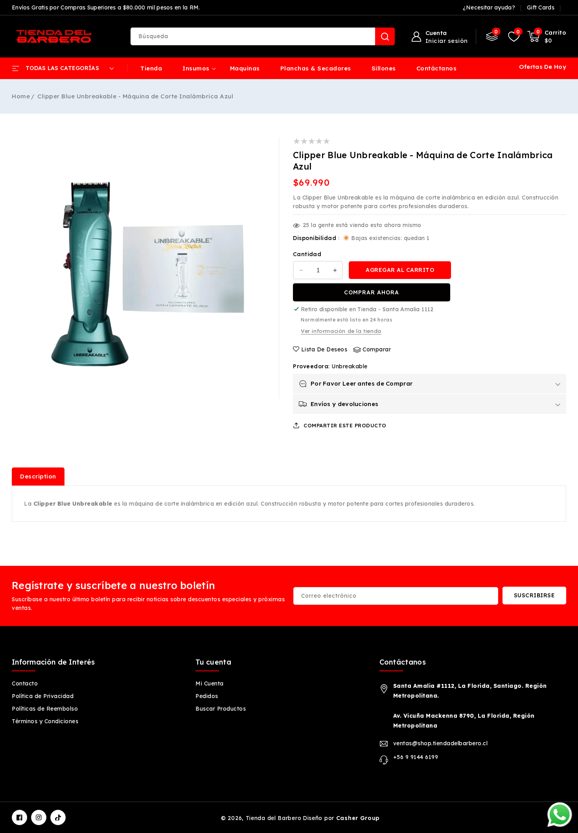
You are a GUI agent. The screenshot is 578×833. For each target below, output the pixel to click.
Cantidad (307, 254)
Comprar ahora (371, 292)
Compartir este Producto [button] (345, 425)
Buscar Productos (220, 708)
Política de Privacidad (43, 696)
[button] (547, 36)
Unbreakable (349, 366)
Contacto (25, 683)
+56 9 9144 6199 (415, 757)
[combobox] (262, 36)
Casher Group (358, 818)
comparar (377, 349)
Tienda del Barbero (274, 818)
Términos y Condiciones (45, 721)
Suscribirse (534, 595)
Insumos (196, 68)
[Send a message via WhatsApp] (559, 814)
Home (21, 96)
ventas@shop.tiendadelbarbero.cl (440, 743)
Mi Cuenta (209, 683)
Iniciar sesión (446, 40)
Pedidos (206, 696)
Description (38, 476)
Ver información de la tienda (341, 331)
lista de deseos (324, 349)
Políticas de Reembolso (45, 708)
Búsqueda (385, 36)
